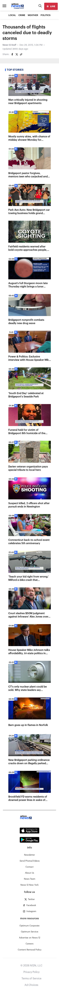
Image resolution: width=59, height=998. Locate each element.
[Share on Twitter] (16, 54)
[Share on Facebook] (12, 54)
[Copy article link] (21, 54)
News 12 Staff (9, 45)
